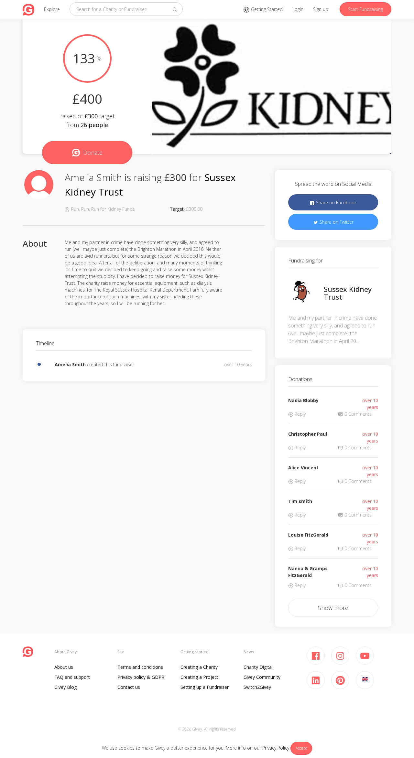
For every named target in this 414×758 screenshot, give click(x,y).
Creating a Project (199, 677)
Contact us (128, 687)
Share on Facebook (336, 202)
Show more (333, 608)
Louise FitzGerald (308, 535)
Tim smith (300, 501)
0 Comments (357, 414)
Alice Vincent (303, 467)
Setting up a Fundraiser (204, 687)
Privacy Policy (275, 748)
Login (297, 9)
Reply (299, 414)
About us (63, 667)
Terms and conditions (140, 667)
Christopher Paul (307, 434)
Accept (301, 748)
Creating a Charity (199, 667)
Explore (52, 9)
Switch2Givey (257, 687)
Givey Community (262, 677)
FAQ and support (72, 677)
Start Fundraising (365, 9)
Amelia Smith (70, 364)
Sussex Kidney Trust (348, 293)
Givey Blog (65, 687)
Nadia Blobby (303, 400)
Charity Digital (258, 667)
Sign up (320, 9)
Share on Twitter (336, 222)
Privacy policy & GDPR (140, 677)
